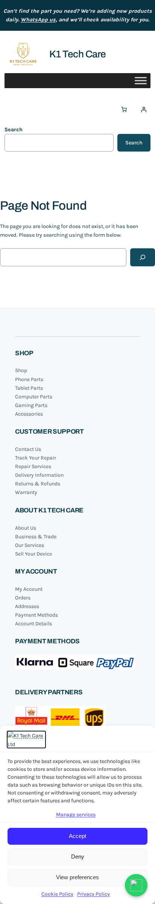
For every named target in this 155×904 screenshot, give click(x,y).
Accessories (29, 414)
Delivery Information (39, 475)
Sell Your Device (33, 554)
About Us (25, 528)
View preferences (77, 877)
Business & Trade (35, 536)
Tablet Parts (29, 388)
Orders (22, 598)
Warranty (26, 492)
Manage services (76, 814)
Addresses (27, 606)
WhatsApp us (38, 20)
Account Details (33, 623)
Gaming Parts (31, 405)
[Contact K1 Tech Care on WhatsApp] (136, 885)
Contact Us (28, 449)
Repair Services (33, 466)
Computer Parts (33, 396)
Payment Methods (36, 615)
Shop (21, 370)
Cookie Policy (57, 894)
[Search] (142, 257)
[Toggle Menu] (141, 81)
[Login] (143, 109)
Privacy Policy (93, 894)
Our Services (29, 545)
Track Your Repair (35, 458)
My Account (29, 589)
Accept (77, 836)
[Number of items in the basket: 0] (124, 109)
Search (14, 129)
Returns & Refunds (37, 484)
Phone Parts (29, 379)
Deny (77, 856)
